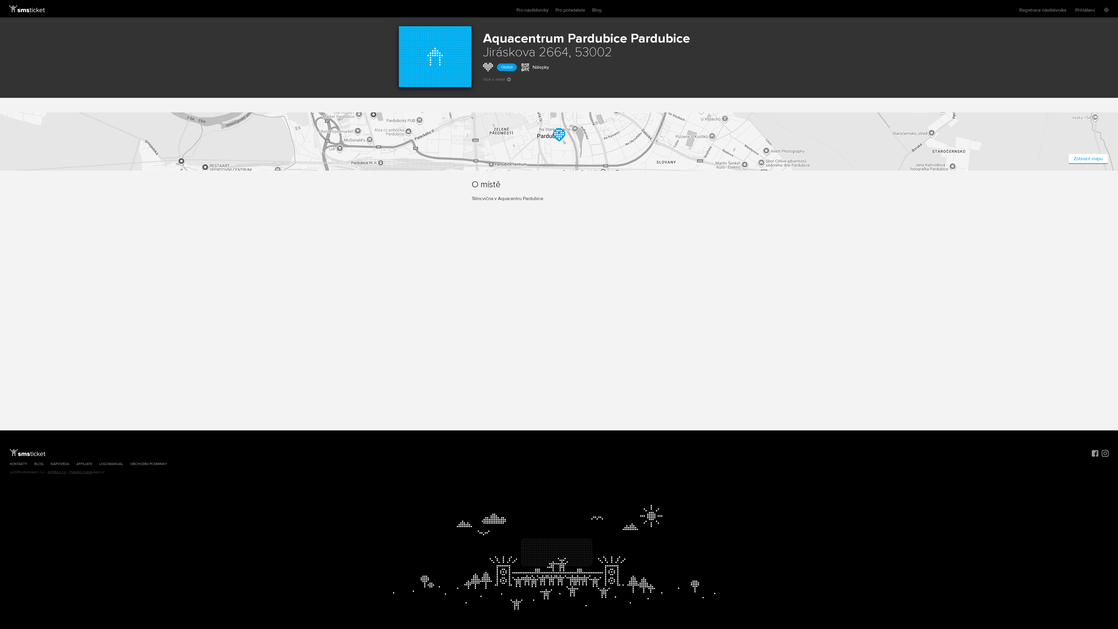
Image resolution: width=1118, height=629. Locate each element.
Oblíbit (507, 67)
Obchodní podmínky (148, 464)
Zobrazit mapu (1088, 159)
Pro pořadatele (570, 10)
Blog (597, 10)
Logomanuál (111, 464)
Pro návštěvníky (532, 10)
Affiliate (84, 464)
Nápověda (60, 464)
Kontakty (18, 464)
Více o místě (494, 79)
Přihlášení (1085, 10)
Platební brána (81, 472)
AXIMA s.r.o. (57, 472)
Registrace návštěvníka (1042, 10)
